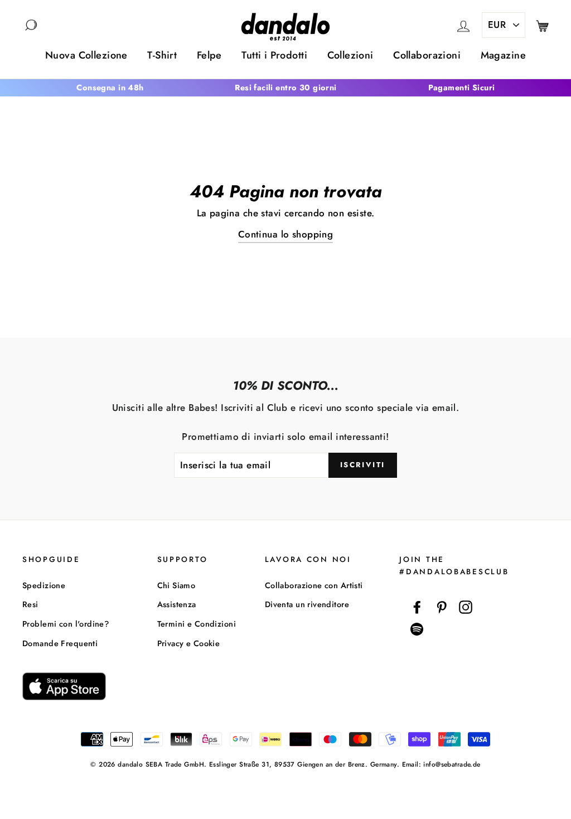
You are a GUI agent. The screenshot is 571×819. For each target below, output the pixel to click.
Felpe (209, 55)
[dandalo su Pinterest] (441, 607)
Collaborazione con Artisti (314, 585)
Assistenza (176, 604)
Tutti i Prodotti (274, 55)
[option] (110, 87)
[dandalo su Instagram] (465, 607)
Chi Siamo (176, 585)
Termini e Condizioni (196, 623)
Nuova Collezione (86, 55)
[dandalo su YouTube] (417, 629)
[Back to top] (537, 785)
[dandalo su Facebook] (417, 607)
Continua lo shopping (285, 234)
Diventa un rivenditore (307, 604)
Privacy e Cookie (188, 643)
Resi (30, 604)
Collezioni (350, 55)
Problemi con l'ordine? (65, 623)
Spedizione (43, 585)
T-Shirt (162, 55)
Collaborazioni (427, 55)
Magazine (503, 55)
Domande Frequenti (60, 643)
